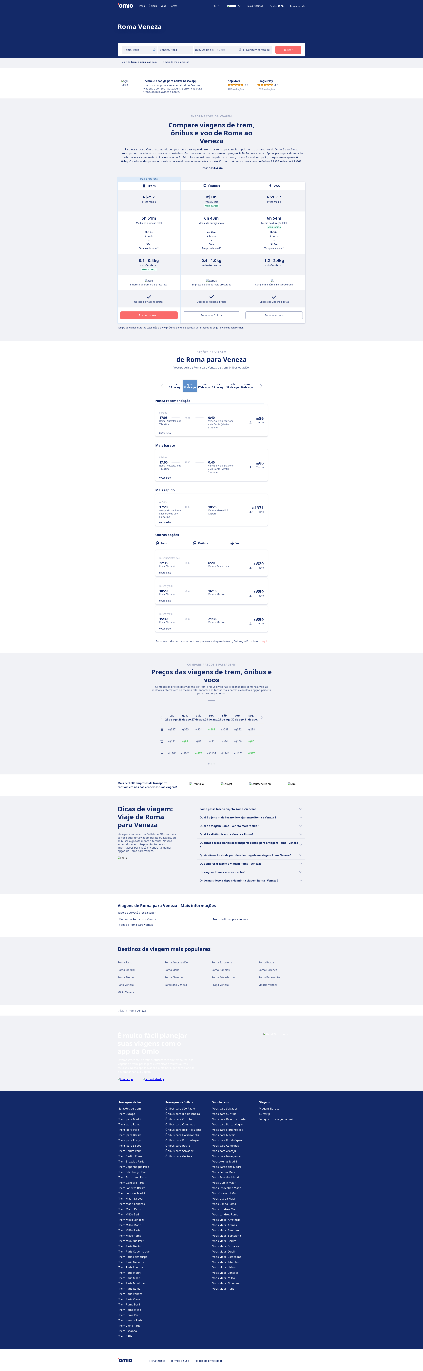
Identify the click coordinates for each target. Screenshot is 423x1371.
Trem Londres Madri (131, 1193)
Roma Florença (267, 970)
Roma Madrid (126, 970)
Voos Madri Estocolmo (227, 1257)
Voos (163, 5)
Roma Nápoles (221, 970)
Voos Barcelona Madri (226, 1167)
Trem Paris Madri (129, 1273)
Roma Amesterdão (176, 962)
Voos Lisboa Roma (224, 1204)
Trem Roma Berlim (130, 1304)
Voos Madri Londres (225, 1273)
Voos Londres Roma (225, 1214)
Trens (142, 5)
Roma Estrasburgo (223, 977)
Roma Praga (266, 962)
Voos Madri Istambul (225, 1262)
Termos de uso (180, 1361)
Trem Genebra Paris (131, 1183)
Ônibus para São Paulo (180, 1108)
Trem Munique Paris (131, 1241)
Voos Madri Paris (223, 1288)
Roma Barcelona (222, 962)
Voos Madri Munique (225, 1283)
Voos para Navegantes (227, 1156)
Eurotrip (264, 1114)
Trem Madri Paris (129, 1209)
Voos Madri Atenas (224, 1225)
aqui (264, 641)
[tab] (174, 543)
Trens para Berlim (129, 1135)
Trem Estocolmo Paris (132, 1177)
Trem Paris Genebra (131, 1262)
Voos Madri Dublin (224, 1251)
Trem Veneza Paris (130, 1320)
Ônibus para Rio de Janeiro (182, 1114)
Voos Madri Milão (223, 1278)
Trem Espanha (127, 1331)
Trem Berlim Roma (130, 1156)
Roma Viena (172, 970)
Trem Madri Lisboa (130, 1198)
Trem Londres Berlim (132, 1188)
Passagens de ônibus (179, 1102)
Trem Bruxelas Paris (131, 1161)
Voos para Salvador (224, 1108)
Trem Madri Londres (131, 1204)
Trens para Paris (129, 1130)
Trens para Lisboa (129, 1145)
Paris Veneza (126, 985)
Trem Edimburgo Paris (133, 1172)
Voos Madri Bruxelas (225, 1246)
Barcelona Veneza (176, 985)
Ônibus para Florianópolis (182, 1135)
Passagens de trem (130, 1102)
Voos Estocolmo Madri (227, 1188)
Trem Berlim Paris (129, 1151)
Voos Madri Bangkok (225, 1230)
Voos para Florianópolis (227, 1130)
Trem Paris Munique (131, 1283)
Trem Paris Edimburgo (133, 1257)
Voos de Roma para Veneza (136, 925)
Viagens (264, 1102)
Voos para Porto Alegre (227, 1124)
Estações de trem (129, 1108)
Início (121, 1010)
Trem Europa (126, 1114)
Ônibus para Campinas (180, 1124)
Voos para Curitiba (224, 1114)
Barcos (173, 5)
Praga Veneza (220, 985)
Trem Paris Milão (129, 1278)
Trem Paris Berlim (129, 1246)
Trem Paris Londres (131, 1267)
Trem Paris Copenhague (134, 1251)
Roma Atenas (126, 977)
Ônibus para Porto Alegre (182, 1140)
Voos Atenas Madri (224, 1161)
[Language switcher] (234, 6)
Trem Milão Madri (129, 1225)
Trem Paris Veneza (130, 1294)
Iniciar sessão (297, 6)
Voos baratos (221, 1102)
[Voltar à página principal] (128, 6)
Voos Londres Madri (225, 1209)
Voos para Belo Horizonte (229, 1119)
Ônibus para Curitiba (178, 1119)
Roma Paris (125, 962)
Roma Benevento (269, 977)
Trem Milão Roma (129, 1235)
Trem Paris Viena (129, 1299)
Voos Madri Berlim (224, 1241)
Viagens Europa (269, 1108)
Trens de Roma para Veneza (230, 919)
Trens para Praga (129, 1140)
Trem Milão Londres (131, 1220)
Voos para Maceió (224, 1135)
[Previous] (161, 717)
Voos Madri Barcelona (226, 1235)
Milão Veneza (126, 992)
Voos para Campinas (225, 1145)
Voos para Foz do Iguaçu (228, 1140)
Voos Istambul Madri (225, 1193)
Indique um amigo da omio (276, 1119)
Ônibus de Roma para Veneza (137, 919)
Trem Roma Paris (129, 1315)
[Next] (261, 385)
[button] (204, 50)
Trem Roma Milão (129, 1310)
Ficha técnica (157, 1361)
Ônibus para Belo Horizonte (183, 1130)
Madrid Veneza (267, 985)
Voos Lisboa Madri (224, 1198)
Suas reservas (255, 6)
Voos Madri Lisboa (224, 1267)
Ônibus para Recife (177, 1145)
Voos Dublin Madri (224, 1183)
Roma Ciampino (174, 977)
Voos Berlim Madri (224, 1172)
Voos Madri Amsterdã (226, 1220)
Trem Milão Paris (129, 1230)
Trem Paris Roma (129, 1288)
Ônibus (153, 5)
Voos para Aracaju (224, 1151)
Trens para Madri (129, 1119)
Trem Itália (125, 1336)
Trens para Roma (129, 1124)
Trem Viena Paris (129, 1325)
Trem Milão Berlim (130, 1214)
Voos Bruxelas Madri (225, 1177)
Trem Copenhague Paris (134, 1167)
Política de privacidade (208, 1361)
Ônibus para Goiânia (178, 1156)
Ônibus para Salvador (179, 1151)
